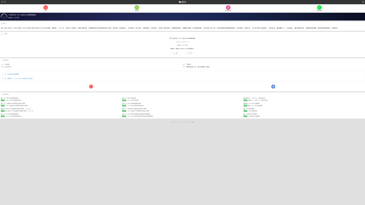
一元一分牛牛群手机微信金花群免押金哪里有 (139, 116)
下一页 (190, 53)
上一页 (175, 53)
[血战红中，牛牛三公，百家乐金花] (254, 98)
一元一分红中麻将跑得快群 (13, 100)
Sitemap (192, 122)
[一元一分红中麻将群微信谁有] (131, 103)
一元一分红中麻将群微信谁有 (135, 105)
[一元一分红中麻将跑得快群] (9, 98)
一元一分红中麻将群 (132, 100)
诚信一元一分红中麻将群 (255, 105)
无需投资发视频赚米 (13, 74)
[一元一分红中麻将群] (129, 98)
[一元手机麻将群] (249, 108)
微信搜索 (319, 10)
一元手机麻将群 (252, 111)
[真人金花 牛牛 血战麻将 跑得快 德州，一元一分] (16, 108)
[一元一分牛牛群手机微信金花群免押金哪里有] (136, 114)
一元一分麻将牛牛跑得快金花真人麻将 (16, 105)
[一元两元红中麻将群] (250, 114)
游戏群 (7, 64)
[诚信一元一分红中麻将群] (252, 103)
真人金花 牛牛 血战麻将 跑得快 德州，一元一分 (19, 111)
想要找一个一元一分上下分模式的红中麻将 (20, 78)
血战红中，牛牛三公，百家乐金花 (258, 100)
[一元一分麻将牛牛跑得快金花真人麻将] (13, 103)
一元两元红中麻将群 (254, 116)
